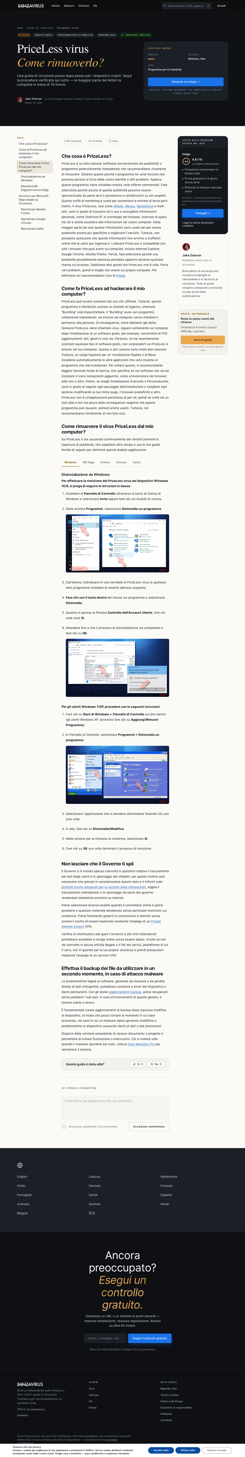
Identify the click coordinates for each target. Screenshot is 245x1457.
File (95, 5)
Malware (69, 5)
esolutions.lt (37, 1409)
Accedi (221, 5)
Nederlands (169, 1176)
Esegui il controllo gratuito (150, 1338)
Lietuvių (94, 1176)
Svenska (23, 1204)
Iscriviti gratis (203, 340)
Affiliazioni (166, 1413)
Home (20, 28)
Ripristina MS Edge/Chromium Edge (35, 188)
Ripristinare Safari (32, 228)
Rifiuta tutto (188, 1450)
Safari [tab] (137, 462)
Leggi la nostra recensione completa (198, 224)
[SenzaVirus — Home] (31, 6)
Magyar (22, 1213)
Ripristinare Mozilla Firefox (33, 211)
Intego (120, 275)
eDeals (118, 206)
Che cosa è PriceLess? (33, 143)
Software (83, 5)
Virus (92, 1388)
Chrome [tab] (121, 462)
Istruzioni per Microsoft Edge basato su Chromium (33, 199)
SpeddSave (145, 206)
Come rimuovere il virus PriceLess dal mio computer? (34, 166)
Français (167, 1186)
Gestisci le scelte (216, 1450)
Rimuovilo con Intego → (185, 81)
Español (166, 1195)
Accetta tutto (161, 1450)
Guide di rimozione (40, 28)
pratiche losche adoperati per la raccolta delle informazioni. (105, 887)
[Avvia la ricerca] (164, 5)
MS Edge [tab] (88, 462)
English (22, 1176)
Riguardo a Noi (169, 1388)
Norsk (165, 1204)
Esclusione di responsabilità (176, 1407)
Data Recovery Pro (141, 1044)
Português (24, 1195)
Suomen (95, 1204)
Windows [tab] (70, 462)
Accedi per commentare (149, 1126)
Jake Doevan (33, 98)
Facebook (22, 1415)
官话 (92, 1213)
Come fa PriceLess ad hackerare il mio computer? (32, 153)
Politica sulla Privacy (172, 1401)
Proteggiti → (203, 213)
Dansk (93, 1195)
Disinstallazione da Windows (33, 178)
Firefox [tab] (105, 462)
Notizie (56, 5)
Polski (21, 1186)
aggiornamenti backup (125, 992)
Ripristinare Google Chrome (33, 220)
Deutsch (95, 1186)
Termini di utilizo (170, 1395)
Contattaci (166, 1420)
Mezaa (130, 206)
